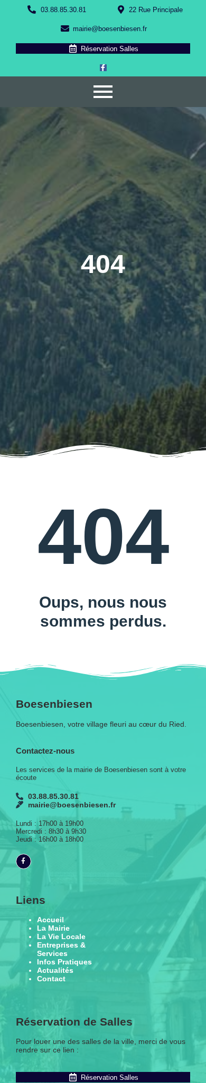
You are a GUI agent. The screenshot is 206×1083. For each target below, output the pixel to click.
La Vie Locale (61, 936)
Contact (51, 978)
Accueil (50, 919)
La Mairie (53, 928)
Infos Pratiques (64, 962)
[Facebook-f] (103, 67)
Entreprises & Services (61, 949)
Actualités (55, 970)
